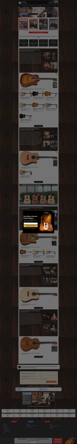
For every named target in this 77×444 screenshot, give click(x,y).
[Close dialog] (53, 211)
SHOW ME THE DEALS (31, 226)
